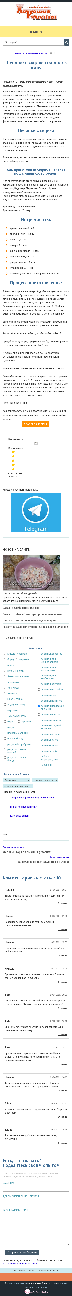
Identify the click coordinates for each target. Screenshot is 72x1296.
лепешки (12, 693)
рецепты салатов (51, 720)
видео (11, 665)
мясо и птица (15, 699)
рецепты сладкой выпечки (51, 727)
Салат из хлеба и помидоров (21, 607)
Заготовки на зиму (18, 676)
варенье (24, 659)
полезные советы (17, 732)
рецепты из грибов (52, 689)
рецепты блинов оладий (16, 751)
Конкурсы (13, 687)
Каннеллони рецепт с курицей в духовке (43, 861)
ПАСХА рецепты (16, 715)
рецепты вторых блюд (16, 759)
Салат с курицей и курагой (20, 593)
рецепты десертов (51, 653)
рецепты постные (51, 714)
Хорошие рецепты (18, 1283)
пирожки (26, 721)
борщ (10, 659)
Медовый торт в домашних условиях (27, 852)
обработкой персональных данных (20, 1263)
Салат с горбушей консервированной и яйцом (32, 614)
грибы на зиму (15, 670)
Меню (37, 32)
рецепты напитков (51, 700)
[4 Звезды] (13, 464)
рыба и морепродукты (49, 758)
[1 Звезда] (13, 451)
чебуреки (46, 764)
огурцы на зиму (16, 704)
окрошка (12, 710)
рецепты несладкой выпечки (31, 53)
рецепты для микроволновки (50, 660)
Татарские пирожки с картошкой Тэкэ (32, 797)
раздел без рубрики (19, 744)
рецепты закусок (51, 683)
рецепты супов (49, 739)
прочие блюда (15, 738)
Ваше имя (9, 1182)
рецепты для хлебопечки (48, 677)
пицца (10, 727)
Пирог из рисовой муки (23, 806)
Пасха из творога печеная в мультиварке (29, 620)
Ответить (62, 903)
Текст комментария (16, 1209)
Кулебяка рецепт (20, 815)
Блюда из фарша (17, 653)
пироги (11, 721)
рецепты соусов (50, 734)
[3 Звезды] (13, 460)
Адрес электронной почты (21, 1196)
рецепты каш (48, 695)
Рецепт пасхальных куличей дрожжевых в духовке (35, 626)
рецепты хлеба (49, 751)
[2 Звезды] (13, 456)
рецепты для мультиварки (48, 669)
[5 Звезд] (13, 469)
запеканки (13, 682)
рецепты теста (49, 745)
